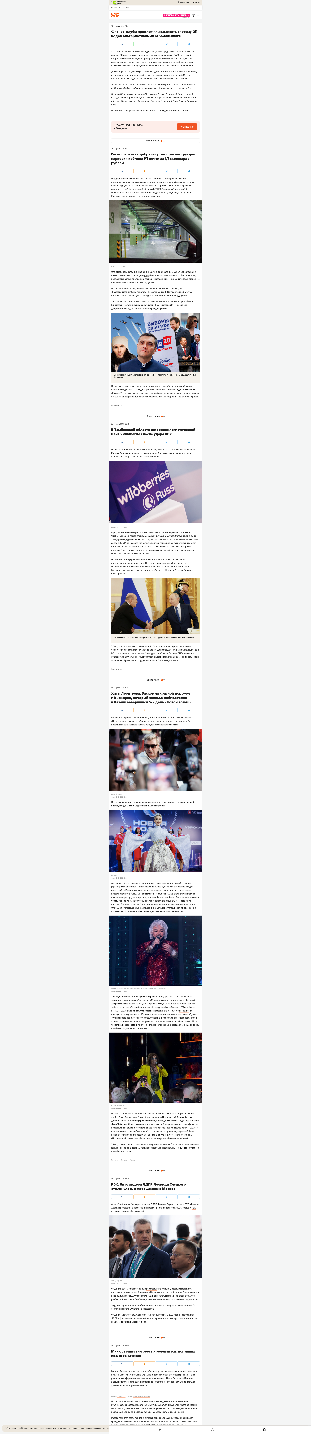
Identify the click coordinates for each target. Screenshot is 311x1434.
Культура (114, 1160)
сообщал (173, 189)
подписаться (187, 126)
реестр (155, 1371)
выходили (184, 1010)
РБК (194, 1207)
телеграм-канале (148, 453)
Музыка (124, 1160)
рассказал (151, 1288)
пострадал (165, 646)
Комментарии (155, 140)
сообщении (129, 553)
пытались (120, 653)
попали (158, 563)
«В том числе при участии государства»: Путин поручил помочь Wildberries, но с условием (154, 637)
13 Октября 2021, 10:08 (120, 26)
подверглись (147, 570)
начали (160, 110)
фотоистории (124, 1151)
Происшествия (116, 669)
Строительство (116, 405)
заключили (156, 292)
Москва (126, 8)
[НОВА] (175, 15)
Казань (132, 1160)
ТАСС (177, 55)
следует (176, 192)
